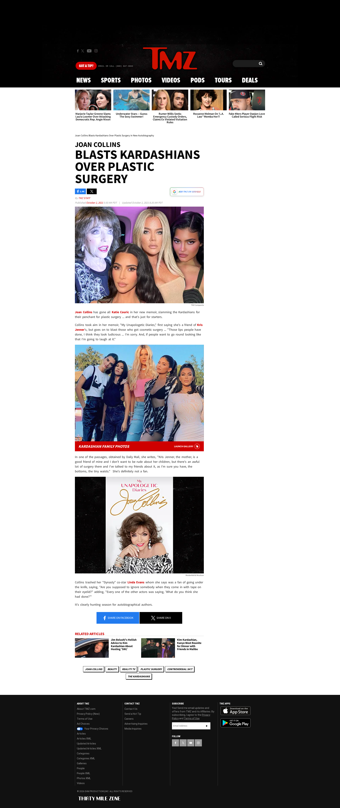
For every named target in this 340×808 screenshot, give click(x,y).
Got (86, 66)
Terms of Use (84, 718)
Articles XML (84, 738)
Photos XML (84, 778)
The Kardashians (139, 676)
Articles (81, 733)
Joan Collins (93, 669)
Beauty (112, 669)
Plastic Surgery (151, 669)
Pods (198, 80)
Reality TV (128, 669)
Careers (129, 718)
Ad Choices (83, 723)
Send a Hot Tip (132, 713)
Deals (250, 80)
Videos (171, 80)
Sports (111, 80)
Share (120, 617)
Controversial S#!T (179, 669)
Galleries (82, 763)
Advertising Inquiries (136, 723)
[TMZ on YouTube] (190, 742)
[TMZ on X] (83, 51)
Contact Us (130, 708)
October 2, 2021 (95, 202)
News (83, 80)
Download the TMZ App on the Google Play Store (235, 722)
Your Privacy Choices (96, 728)
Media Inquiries (132, 728)
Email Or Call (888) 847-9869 (115, 66)
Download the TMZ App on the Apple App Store (235, 710)
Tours (223, 80)
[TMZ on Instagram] (96, 51)
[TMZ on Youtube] (89, 50)
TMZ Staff (84, 198)
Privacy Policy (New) (88, 713)
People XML (83, 773)
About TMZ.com (86, 708)
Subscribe (206, 725)
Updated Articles (86, 743)
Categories (83, 753)
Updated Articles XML (89, 748)
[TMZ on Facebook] (78, 51)
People (81, 768)
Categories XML (86, 758)
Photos (141, 80)
